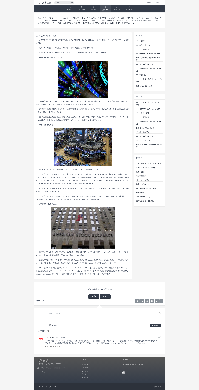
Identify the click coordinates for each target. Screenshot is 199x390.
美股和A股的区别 (142, 132)
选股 (125, 20)
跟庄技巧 (95, 20)
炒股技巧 (104, 23)
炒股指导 (71, 20)
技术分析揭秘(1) (142, 192)
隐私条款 (157, 387)
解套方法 (142, 20)
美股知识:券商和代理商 (144, 64)
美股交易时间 (141, 75)
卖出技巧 (112, 18)
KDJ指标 (86, 23)
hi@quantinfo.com (46, 368)
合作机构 (85, 371)
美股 (149, 20)
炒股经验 (121, 18)
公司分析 (54, 20)
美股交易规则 (141, 41)
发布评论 (155, 325)
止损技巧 (85, 18)
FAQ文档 (85, 368)
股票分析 (50, 18)
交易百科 (105, 10)
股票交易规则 (141, 176)
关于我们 (85, 374)
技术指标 (94, 18)
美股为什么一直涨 (142, 113)
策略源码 (93, 10)
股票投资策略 (45, 23)
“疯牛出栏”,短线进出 (143, 180)
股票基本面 (67, 23)
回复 (47, 346)
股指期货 (77, 23)
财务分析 (110, 20)
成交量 (118, 20)
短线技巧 (75, 18)
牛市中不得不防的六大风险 (146, 168)
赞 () (52, 346)
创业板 (62, 20)
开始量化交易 (41, 372)
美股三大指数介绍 (142, 49)
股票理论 (86, 20)
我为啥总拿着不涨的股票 (145, 201)
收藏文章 (85, 377)
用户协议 (85, 364)
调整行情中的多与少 (143, 197)
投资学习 (157, 20)
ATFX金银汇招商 (51, 337)
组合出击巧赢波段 (142, 184)
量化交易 (129, 10)
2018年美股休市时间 (143, 45)
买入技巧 (95, 23)
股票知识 (66, 18)
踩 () (58, 346)
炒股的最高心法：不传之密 (146, 188)
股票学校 (130, 18)
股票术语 (133, 20)
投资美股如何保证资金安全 (146, 128)
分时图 (58, 18)
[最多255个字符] (105, 317)
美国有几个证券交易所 (144, 86)
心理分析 (139, 18)
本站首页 (70, 10)
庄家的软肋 (140, 172)
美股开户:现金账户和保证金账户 (148, 53)
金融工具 (117, 10)
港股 (78, 20)
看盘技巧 (158, 18)
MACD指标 (44, 20)
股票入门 (41, 18)
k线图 (103, 20)
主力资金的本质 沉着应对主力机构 (148, 163)
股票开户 (148, 18)
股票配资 (103, 18)
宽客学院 (82, 10)
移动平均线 (57, 23)
